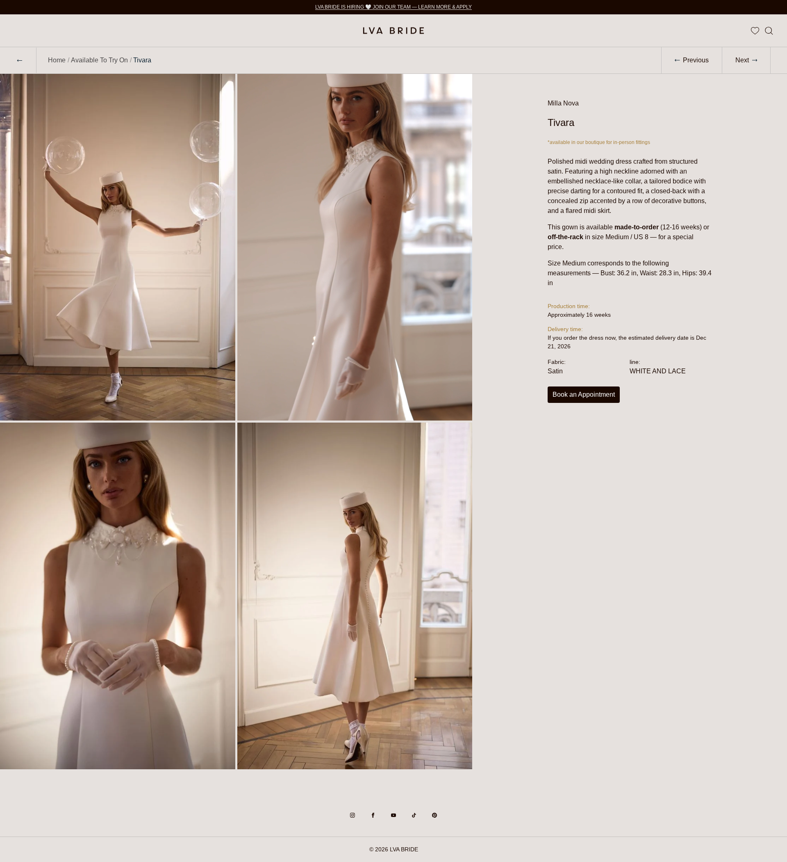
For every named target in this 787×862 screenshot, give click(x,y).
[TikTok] (414, 815)
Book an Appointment (584, 394)
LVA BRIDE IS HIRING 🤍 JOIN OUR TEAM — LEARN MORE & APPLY (393, 7)
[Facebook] (373, 815)
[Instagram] (352, 815)
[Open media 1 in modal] (117, 247)
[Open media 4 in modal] (355, 596)
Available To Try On (99, 60)
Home (57, 60)
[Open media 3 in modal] (117, 596)
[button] (769, 30)
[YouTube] (393, 815)
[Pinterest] (434, 815)
